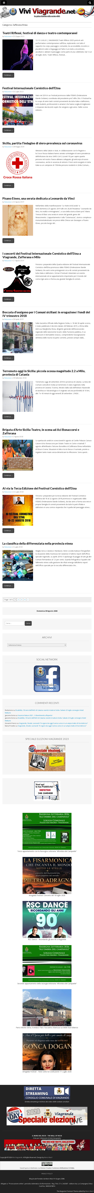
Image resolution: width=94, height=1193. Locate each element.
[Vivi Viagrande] (47, 12)
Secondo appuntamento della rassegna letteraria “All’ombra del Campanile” (47, 983)
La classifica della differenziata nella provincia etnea (37, 543)
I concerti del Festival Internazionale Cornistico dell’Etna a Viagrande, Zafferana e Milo (41, 255)
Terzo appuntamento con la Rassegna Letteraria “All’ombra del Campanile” (47, 851)
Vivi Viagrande (17, 1157)
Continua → (8, 75)
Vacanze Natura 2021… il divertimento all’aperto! (35, 715)
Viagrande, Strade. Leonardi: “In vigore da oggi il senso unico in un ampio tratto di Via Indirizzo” (53, 723)
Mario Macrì (48, 1157)
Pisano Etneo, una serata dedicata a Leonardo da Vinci (38, 198)
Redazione (7, 36)
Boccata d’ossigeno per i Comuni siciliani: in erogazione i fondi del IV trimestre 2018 (46, 314)
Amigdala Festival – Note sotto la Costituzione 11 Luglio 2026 (47, 1071)
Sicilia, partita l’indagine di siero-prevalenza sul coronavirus (42, 143)
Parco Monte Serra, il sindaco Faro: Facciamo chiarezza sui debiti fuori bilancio (47, 1027)
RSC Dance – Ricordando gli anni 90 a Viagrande (47, 939)
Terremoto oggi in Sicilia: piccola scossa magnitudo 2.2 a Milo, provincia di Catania (43, 372)
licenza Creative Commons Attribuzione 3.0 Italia (57, 1168)
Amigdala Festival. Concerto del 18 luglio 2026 (47, 895)
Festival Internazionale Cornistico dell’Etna (31, 88)
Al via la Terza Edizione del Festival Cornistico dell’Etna (39, 488)
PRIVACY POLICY (47, 1174)
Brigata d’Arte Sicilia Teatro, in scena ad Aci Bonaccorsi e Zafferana (40, 431)
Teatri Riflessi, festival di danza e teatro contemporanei (39, 33)
